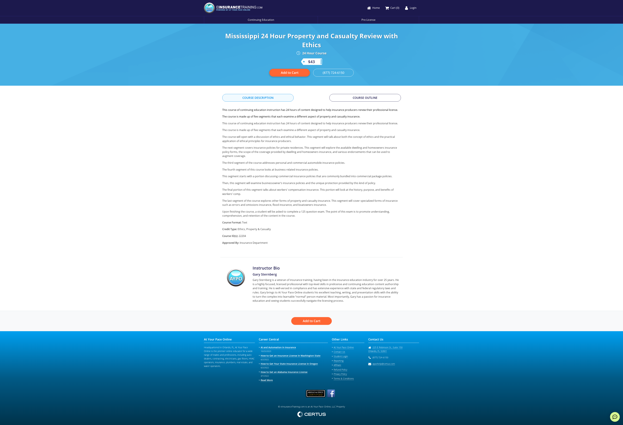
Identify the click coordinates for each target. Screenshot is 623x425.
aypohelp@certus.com (384, 363)
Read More (267, 380)
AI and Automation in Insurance (278, 347)
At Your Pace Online (344, 347)
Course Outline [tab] (365, 98)
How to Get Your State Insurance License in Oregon (289, 363)
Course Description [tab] (258, 98)
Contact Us (339, 351)
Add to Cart (290, 72)
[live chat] (615, 417)
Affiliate (337, 365)
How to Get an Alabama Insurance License (284, 372)
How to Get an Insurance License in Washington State (290, 355)
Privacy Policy (340, 374)
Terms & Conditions (344, 378)
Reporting (338, 360)
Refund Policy (340, 369)
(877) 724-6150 (333, 72)
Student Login (341, 356)
